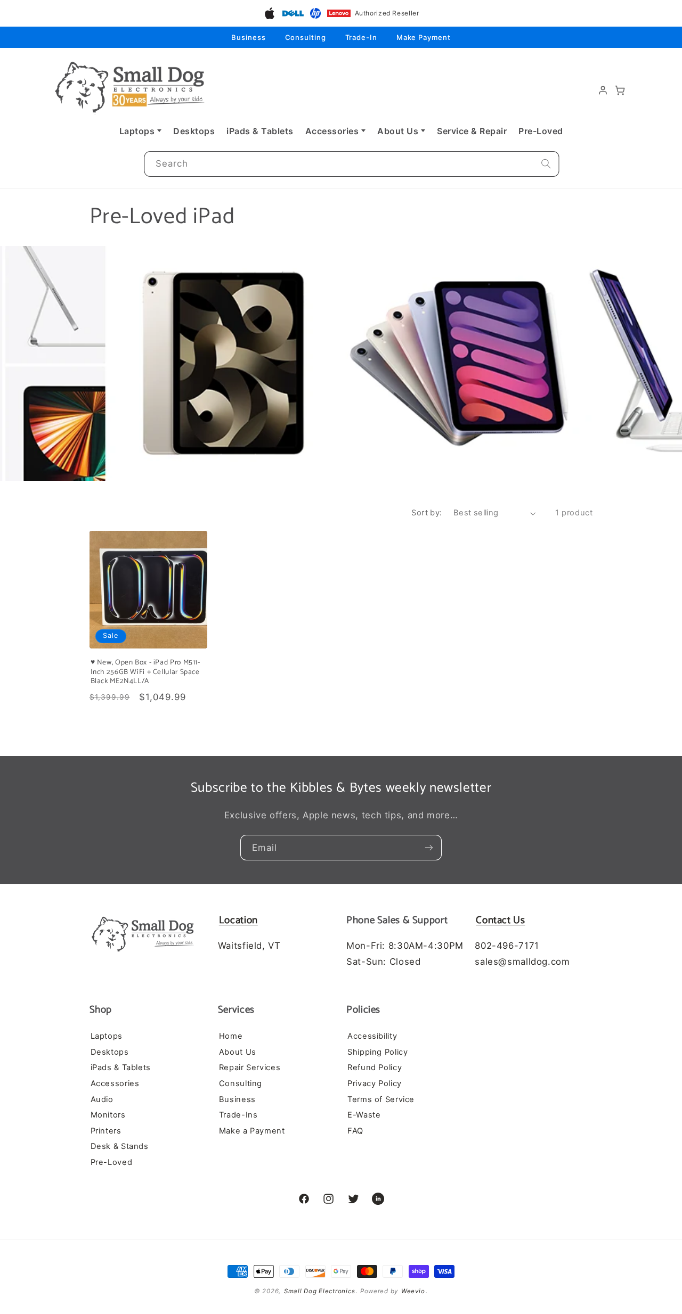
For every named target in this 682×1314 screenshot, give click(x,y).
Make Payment (423, 37)
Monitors (108, 1115)
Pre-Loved (540, 131)
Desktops (194, 131)
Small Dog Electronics (319, 1291)
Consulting (305, 37)
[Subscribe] (429, 847)
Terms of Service (381, 1099)
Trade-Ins (238, 1115)
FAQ (355, 1130)
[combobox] (351, 164)
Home (231, 1035)
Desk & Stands (120, 1146)
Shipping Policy (377, 1051)
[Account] (603, 90)
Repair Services (249, 1067)
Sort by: (426, 513)
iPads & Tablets (260, 131)
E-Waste (363, 1115)
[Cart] (620, 90)
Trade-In (361, 37)
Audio (102, 1099)
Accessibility (372, 1035)
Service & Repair (472, 131)
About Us (397, 131)
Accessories (332, 131)
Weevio (413, 1291)
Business (248, 37)
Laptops (137, 131)
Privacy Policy (374, 1083)
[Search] (546, 164)
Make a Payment (252, 1130)
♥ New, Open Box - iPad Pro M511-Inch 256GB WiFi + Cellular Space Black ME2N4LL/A (145, 672)
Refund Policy (374, 1067)
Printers (106, 1130)
